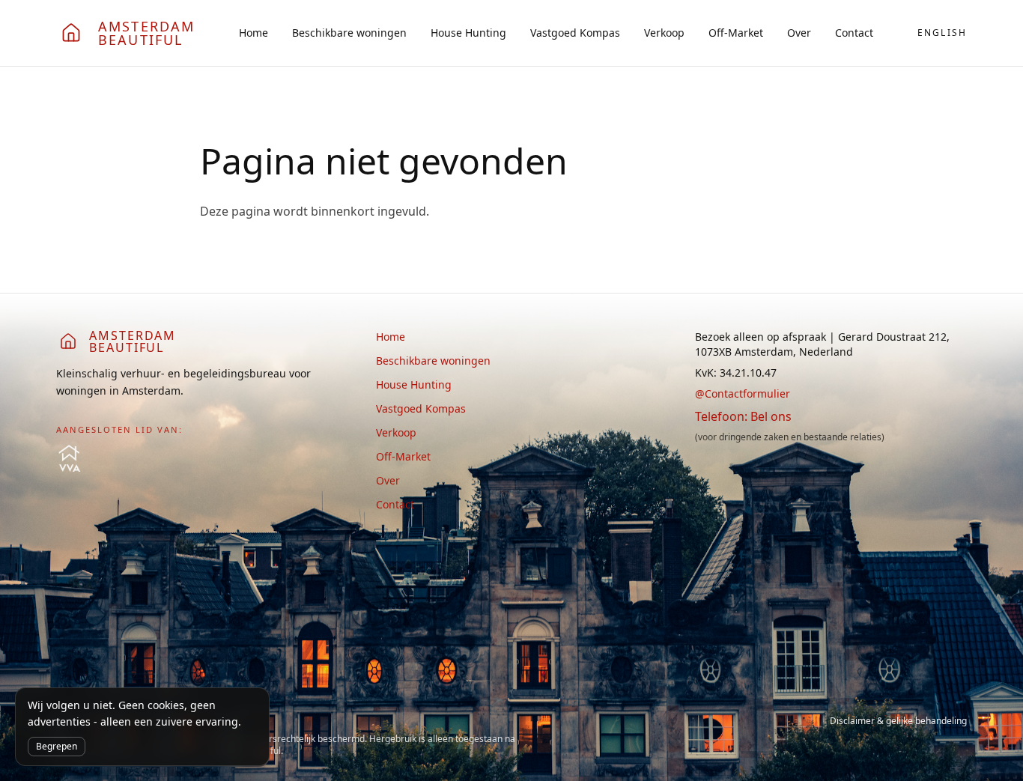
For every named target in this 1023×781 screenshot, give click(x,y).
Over (799, 32)
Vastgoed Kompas (575, 32)
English (942, 33)
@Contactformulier (742, 393)
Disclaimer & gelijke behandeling (898, 721)
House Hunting (468, 32)
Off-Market (735, 32)
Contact (854, 32)
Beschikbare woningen (349, 32)
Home (253, 32)
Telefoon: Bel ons (743, 416)
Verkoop (664, 32)
